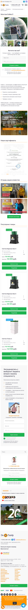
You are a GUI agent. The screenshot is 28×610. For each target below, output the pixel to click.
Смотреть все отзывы (14, 216)
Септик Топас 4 (7, 339)
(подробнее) (20, 598)
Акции (16, 570)
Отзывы (17, 576)
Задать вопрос (14, 434)
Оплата (16, 573)
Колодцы (3, 581)
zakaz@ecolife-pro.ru (21, 539)
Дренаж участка (5, 578)
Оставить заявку (14, 479)
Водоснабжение (5, 573)
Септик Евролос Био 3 (9, 249)
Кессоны (3, 576)
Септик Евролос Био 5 (9, 294)
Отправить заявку (14, 65)
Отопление (3, 579)
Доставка (17, 572)
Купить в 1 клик (14, 264)
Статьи (16, 578)
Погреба (3, 575)
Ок (14, 603)
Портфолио (8, 9)
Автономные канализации (17, 9)
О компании (18, 569)
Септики (3, 569)
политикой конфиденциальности (18, 70)
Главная (2, 9)
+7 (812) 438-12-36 (15, 5)
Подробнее (14, 268)
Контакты (17, 579)
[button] (2, 158)
